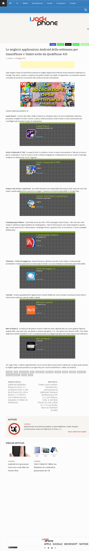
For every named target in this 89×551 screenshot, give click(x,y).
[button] (85, 10)
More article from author (77, 432)
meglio (65, 372)
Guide (49, 3)
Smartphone (37, 3)
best (32, 372)
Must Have (81, 372)
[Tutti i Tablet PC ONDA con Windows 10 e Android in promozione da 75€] (45, 451)
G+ (60, 429)
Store (24, 375)
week (30, 375)
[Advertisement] (47, 64)
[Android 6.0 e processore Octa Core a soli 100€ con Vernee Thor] (20, 451)
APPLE (47, 544)
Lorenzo (10, 58)
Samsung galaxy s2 (13, 375)
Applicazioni (24, 372)
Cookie (73, 3)
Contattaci (61, 3)
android (9, 372)
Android (60, 44)
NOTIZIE (83, 544)
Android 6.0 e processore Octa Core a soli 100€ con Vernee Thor (18, 467)
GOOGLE (57, 544)
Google (53, 44)
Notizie (68, 44)
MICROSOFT (71, 544)
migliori (72, 372)
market (57, 372)
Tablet (25, 3)
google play (40, 372)
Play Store (84, 44)
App (16, 372)
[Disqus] (47, 507)
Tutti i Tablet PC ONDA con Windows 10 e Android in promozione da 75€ (45, 467)
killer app (49, 372)
